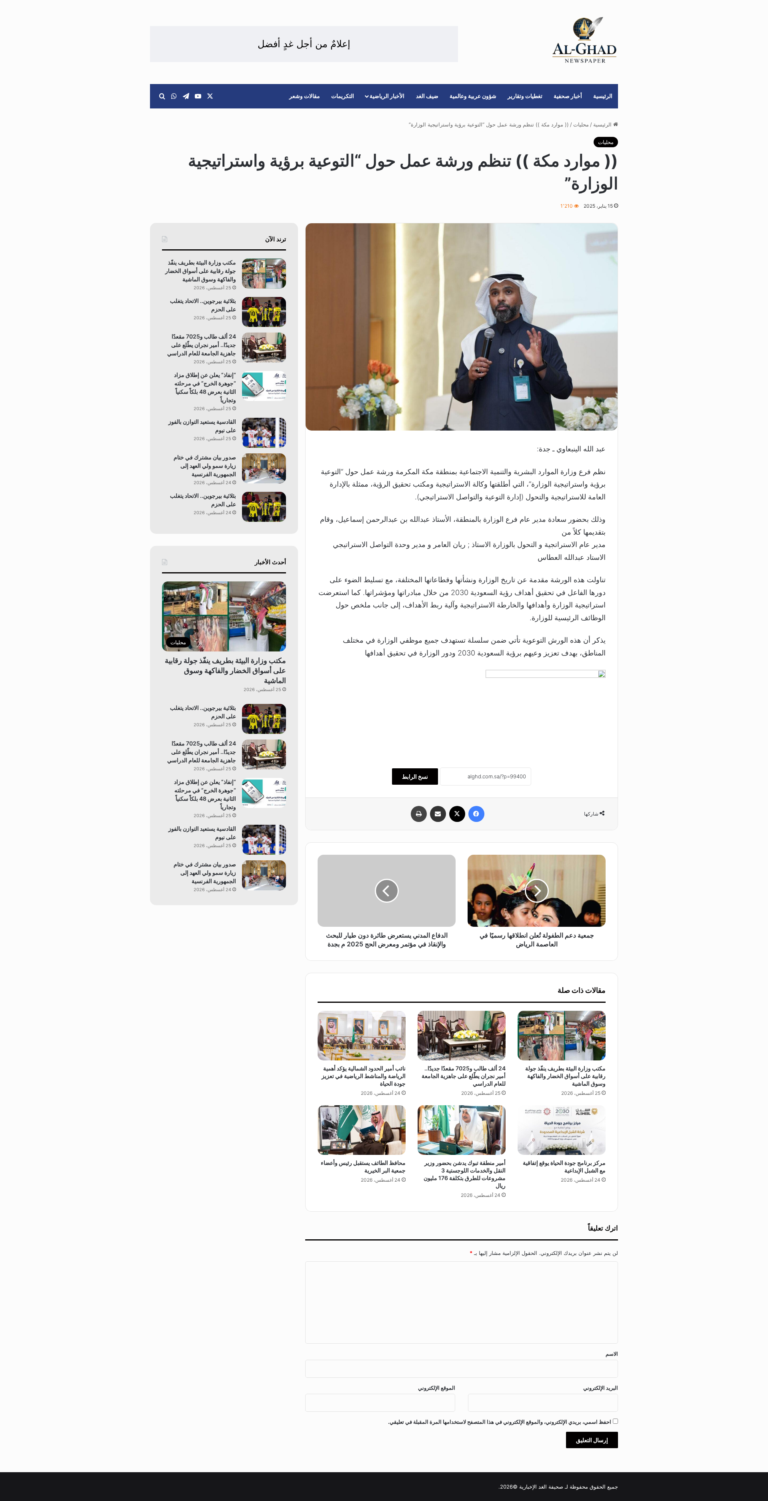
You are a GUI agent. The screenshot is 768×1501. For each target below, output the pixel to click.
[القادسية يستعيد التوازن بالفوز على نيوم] (264, 433)
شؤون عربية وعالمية (473, 95)
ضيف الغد (427, 95)
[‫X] (457, 814)
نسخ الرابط (415, 776)
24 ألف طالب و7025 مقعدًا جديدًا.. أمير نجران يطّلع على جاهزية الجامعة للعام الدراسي (464, 1076)
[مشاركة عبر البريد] (438, 814)
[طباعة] (419, 814)
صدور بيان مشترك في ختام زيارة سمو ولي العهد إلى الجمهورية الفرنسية (205, 465)
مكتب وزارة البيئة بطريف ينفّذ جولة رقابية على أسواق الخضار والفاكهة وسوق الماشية (565, 1076)
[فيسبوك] (476, 814)
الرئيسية (602, 95)
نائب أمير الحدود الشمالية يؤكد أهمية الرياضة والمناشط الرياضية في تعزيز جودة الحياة (364, 1076)
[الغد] (584, 40)
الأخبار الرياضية (387, 95)
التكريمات (342, 95)
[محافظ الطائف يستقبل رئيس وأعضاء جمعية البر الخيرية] (362, 1130)
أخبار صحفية (568, 95)
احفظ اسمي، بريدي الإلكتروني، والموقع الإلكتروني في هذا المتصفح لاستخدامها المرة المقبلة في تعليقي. (499, 1422)
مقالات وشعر (304, 95)
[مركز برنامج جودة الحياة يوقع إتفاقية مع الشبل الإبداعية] (562, 1130)
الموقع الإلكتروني (436, 1388)
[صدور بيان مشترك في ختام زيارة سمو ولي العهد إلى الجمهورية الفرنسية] (264, 468)
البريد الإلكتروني (600, 1388)
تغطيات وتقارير (525, 95)
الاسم (612, 1354)
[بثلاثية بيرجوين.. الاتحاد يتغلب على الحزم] (264, 312)
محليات (581, 124)
